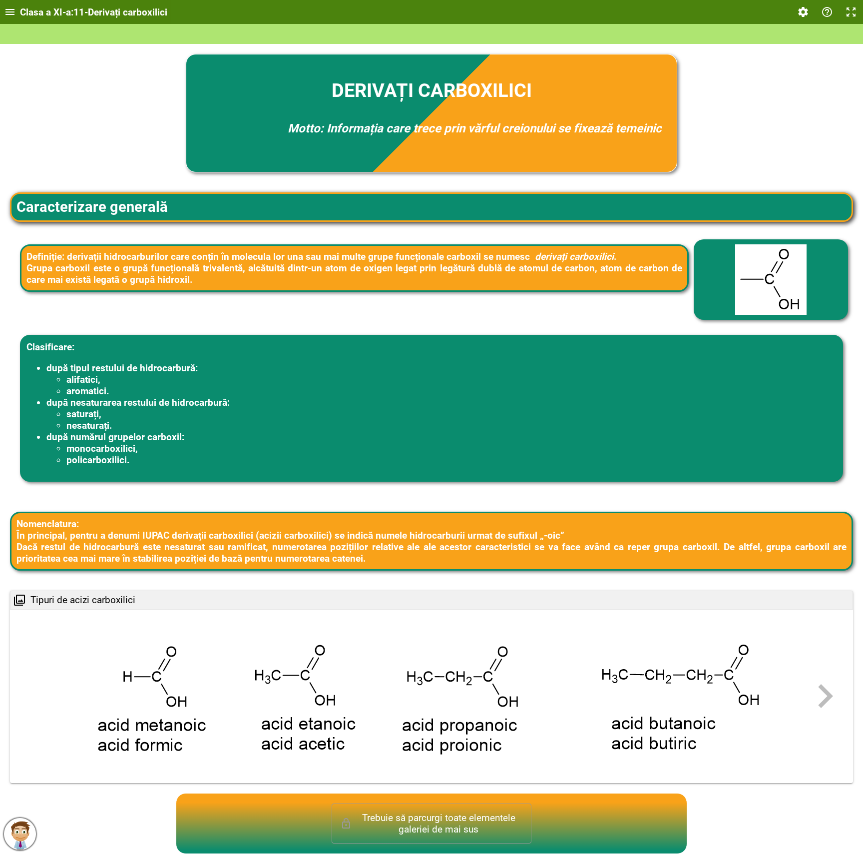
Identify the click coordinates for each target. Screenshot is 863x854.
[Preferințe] (803, 12)
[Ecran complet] (851, 12)
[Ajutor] (827, 12)
